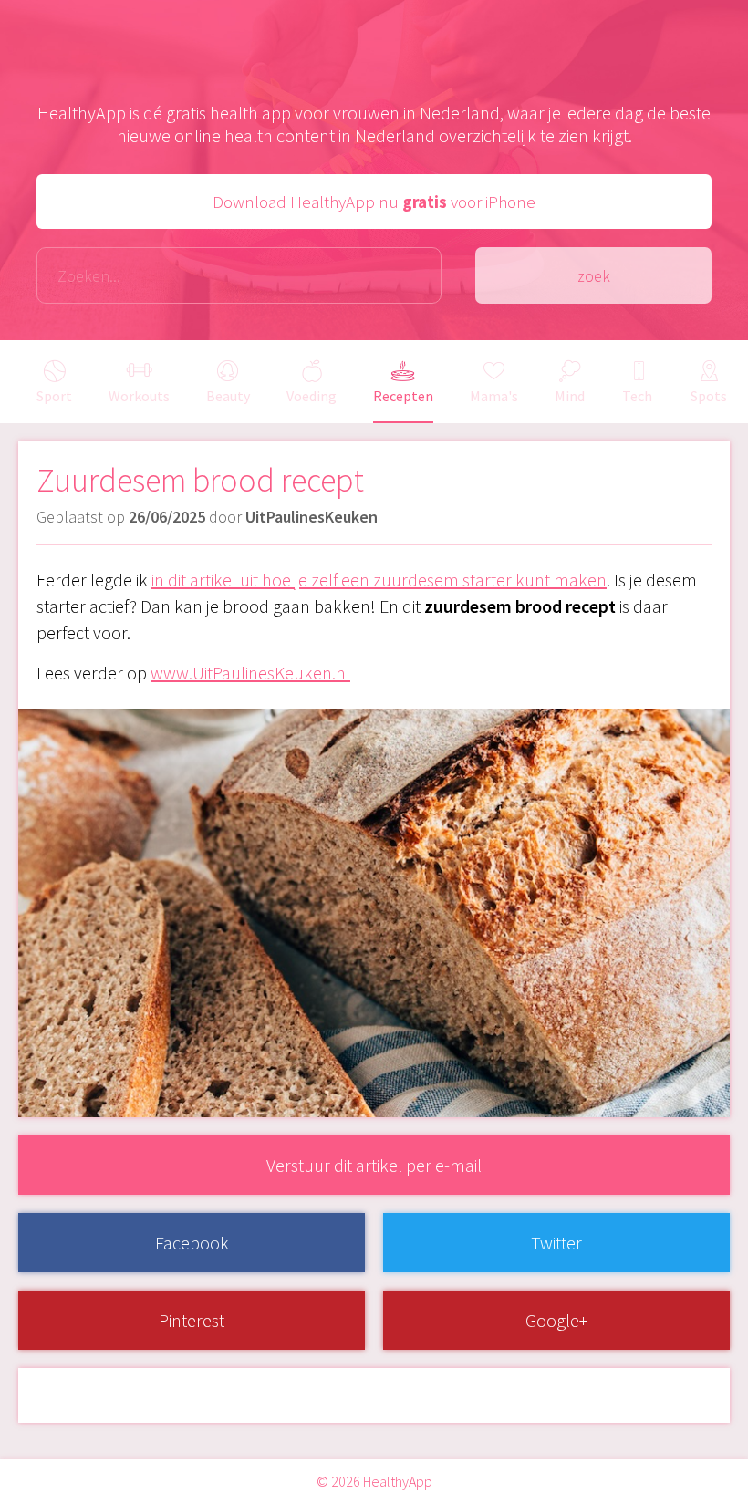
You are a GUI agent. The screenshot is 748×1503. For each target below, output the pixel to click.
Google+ (556, 1320)
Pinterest (191, 1320)
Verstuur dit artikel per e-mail (374, 1165)
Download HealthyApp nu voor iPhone (374, 201)
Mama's (494, 396)
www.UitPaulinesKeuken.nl (250, 672)
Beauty (228, 396)
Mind (570, 396)
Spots (709, 396)
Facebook (192, 1242)
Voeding (311, 396)
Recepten (403, 396)
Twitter (556, 1242)
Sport (54, 396)
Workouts (139, 396)
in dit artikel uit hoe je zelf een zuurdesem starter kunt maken (379, 579)
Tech (637, 396)
